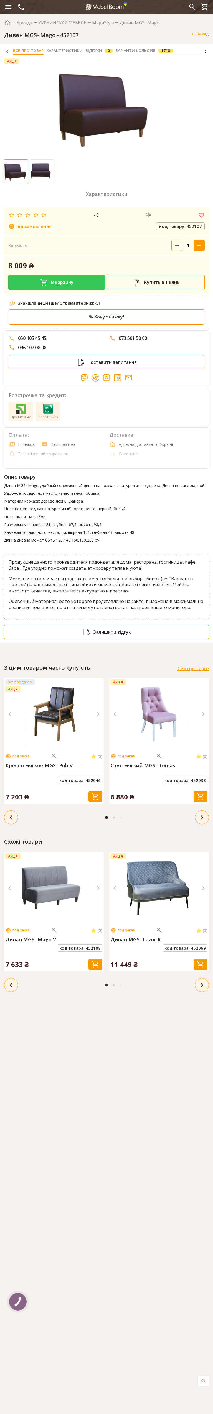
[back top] (203, 1380)
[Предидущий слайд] (10, 714)
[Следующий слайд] (98, 714)
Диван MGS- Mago (139, 23)
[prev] (11, 817)
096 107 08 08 (32, 348)
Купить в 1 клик (161, 282)
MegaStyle (103, 23)
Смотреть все (193, 669)
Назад (202, 34)
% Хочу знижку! (106, 317)
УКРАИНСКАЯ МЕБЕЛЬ (62, 23)
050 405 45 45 (32, 338)
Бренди (24, 23)
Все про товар (28, 50)
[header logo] (106, 6)
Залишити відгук (112, 632)
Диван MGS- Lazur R (136, 939)
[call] (21, 7)
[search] (192, 7)
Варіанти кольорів (142, 50)
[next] (202, 817)
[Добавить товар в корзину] (95, 796)
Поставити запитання (112, 362)
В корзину (62, 282)
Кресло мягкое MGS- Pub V (39, 765)
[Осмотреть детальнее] (54, 756)
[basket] (205, 7)
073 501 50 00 (133, 338)
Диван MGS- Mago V (31, 939)
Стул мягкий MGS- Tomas (143, 765)
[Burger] (8, 7)
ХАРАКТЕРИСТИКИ (64, 50)
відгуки (97, 50)
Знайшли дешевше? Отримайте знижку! (59, 303)
